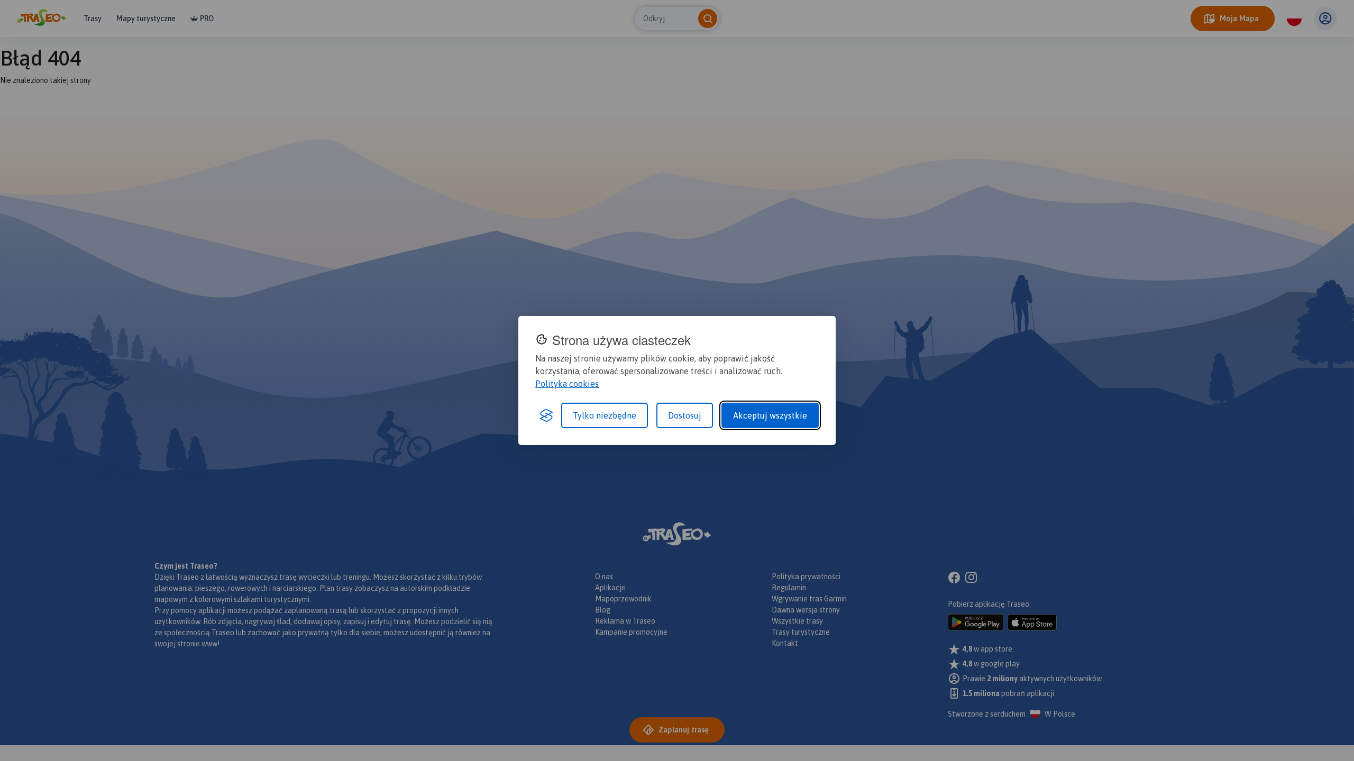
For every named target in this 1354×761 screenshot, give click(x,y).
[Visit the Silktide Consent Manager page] (546, 415)
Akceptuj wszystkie (770, 415)
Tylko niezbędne (604, 415)
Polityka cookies (567, 383)
